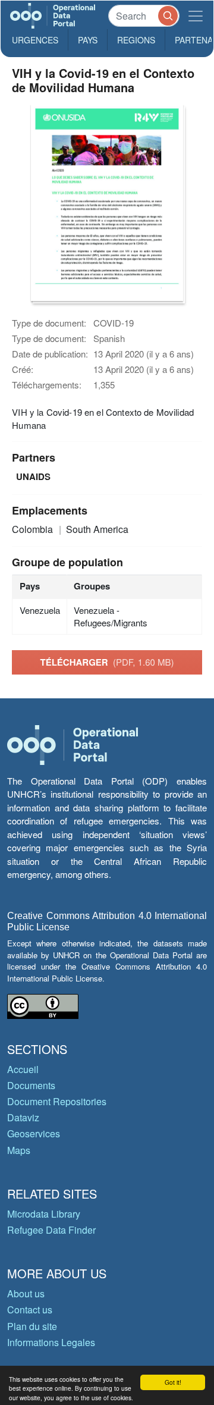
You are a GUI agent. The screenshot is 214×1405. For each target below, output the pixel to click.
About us (26, 1293)
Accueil (23, 1069)
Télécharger (107, 662)
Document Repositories (56, 1101)
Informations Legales (51, 1342)
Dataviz (23, 1117)
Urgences (35, 40)
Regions (136, 40)
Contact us (29, 1309)
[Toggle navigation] (196, 15)
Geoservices (33, 1133)
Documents (31, 1085)
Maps (18, 1150)
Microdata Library (43, 1214)
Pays (87, 40)
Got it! (173, 1382)
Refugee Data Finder (51, 1230)
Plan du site (32, 1326)
